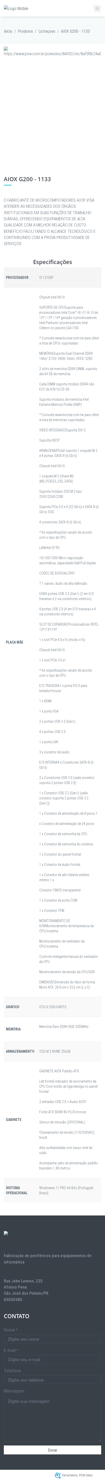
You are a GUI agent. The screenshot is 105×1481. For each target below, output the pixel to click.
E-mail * (11, 1350)
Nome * (11, 1330)
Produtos (25, 31)
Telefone (12, 1370)
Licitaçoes (46, 31)
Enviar (52, 1450)
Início (8, 31)
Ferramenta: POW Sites (77, 1475)
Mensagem (14, 1391)
